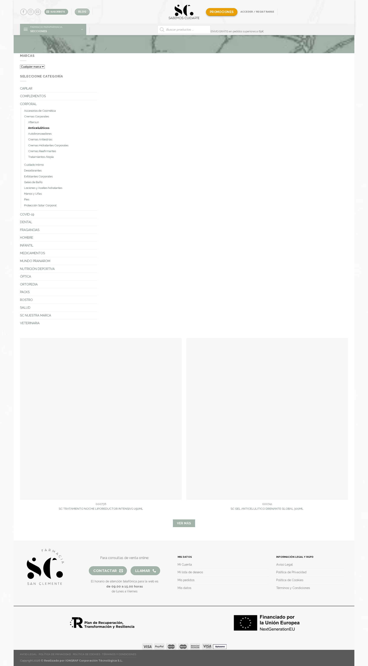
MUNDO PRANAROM (35, 261)
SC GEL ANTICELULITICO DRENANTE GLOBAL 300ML (267, 508)
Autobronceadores (40, 133)
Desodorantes (33, 170)
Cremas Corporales (36, 116)
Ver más (184, 523)
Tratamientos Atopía (41, 156)
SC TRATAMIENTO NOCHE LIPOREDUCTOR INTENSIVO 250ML (101, 508)
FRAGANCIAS (29, 230)
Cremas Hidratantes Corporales (48, 145)
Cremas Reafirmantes (42, 151)
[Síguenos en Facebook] (23, 12)
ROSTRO (26, 300)
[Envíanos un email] (37, 12)
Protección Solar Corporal (40, 205)
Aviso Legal (28, 654)
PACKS (25, 292)
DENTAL (26, 222)
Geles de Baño (33, 182)
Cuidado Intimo (34, 164)
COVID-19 (27, 214)
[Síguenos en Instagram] (30, 12)
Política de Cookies (86, 654)
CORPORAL (28, 104)
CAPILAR (26, 88)
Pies (26, 199)
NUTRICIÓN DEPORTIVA (37, 269)
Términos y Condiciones (119, 654)
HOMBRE (26, 237)
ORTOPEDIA (29, 284)
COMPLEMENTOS (33, 96)
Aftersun (33, 122)
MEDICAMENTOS (32, 253)
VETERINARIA (30, 323)
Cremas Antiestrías (40, 139)
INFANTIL (26, 245)
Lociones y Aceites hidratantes (43, 188)
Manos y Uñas (33, 193)
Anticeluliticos (38, 128)
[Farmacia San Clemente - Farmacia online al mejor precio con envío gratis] (184, 12)
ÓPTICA (25, 276)
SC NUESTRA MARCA (35, 315)
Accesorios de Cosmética (40, 110)
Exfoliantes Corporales (38, 176)
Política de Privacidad (55, 654)
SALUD (25, 307)
